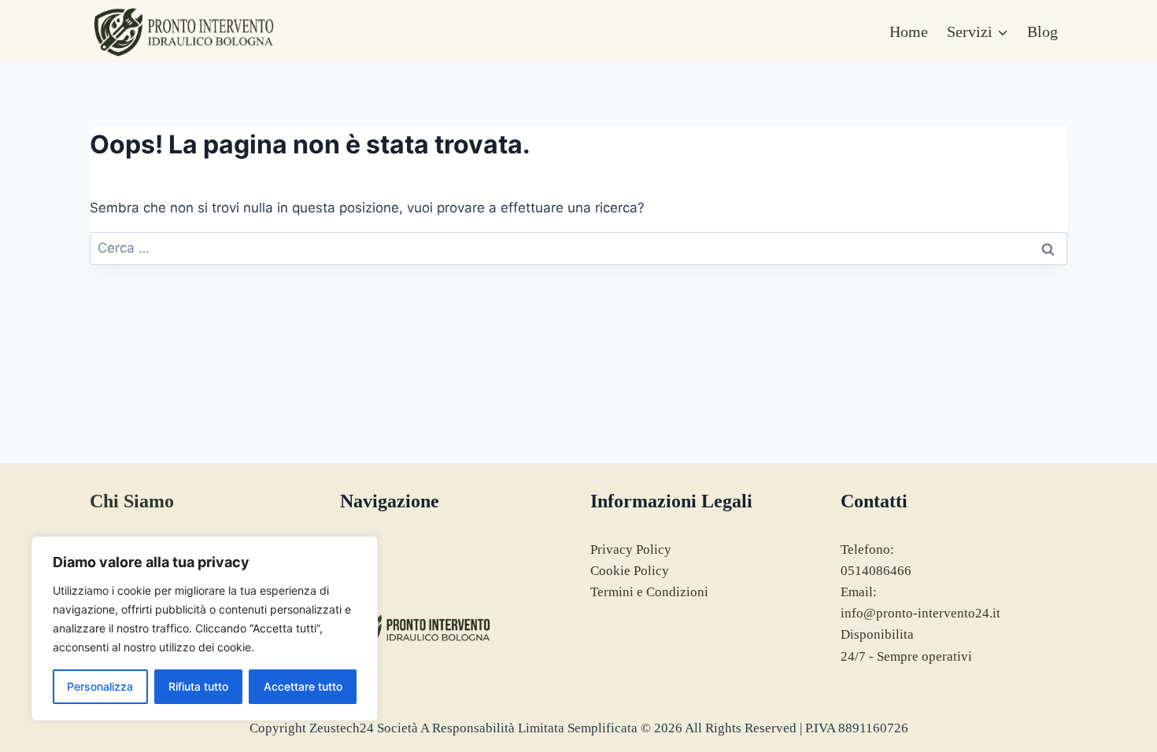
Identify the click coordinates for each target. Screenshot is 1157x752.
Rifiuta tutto (198, 686)
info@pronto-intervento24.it (920, 613)
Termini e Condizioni (649, 591)
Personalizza (100, 686)
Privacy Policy (630, 549)
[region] (204, 628)
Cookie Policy (629, 570)
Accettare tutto (303, 686)
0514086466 (876, 570)
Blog (1042, 31)
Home (908, 31)
